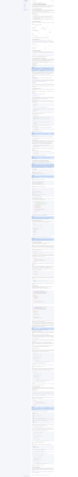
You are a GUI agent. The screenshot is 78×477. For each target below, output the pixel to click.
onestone (25, 3)
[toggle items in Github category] (30, 8)
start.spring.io (42, 165)
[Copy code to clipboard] (53, 54)
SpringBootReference (35, 2)
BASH (37, 140)
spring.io (33, 164)
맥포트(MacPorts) (35, 136)
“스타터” (35, 80)
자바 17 (37, 22)
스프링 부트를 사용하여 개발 (41, 471)
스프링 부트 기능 (33, 472)
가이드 (45, 164)
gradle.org (33, 78)
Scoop (35, 151)
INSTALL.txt (41, 97)
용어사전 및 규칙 (25, 10)
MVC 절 (44, 329)
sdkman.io (47, 101)
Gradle (24, 7)
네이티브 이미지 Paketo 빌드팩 (40, 42)
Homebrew (34, 127)
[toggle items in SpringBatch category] (30, 5)
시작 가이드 (41, 469)
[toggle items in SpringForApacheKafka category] (30, 9)
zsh (38, 140)
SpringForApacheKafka (26, 9)
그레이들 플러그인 (41, 81)
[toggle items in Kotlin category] (30, 6)
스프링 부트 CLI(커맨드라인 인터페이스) (49, 55)
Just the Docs (27, 475)
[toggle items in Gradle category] (30, 7)
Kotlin (24, 6)
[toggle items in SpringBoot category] (30, 4)
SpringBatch (25, 5)
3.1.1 (32, 2)
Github (24, 8)
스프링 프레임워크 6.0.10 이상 (49, 22)
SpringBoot (25, 4)
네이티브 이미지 (46, 40)
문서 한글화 (26, 0)
